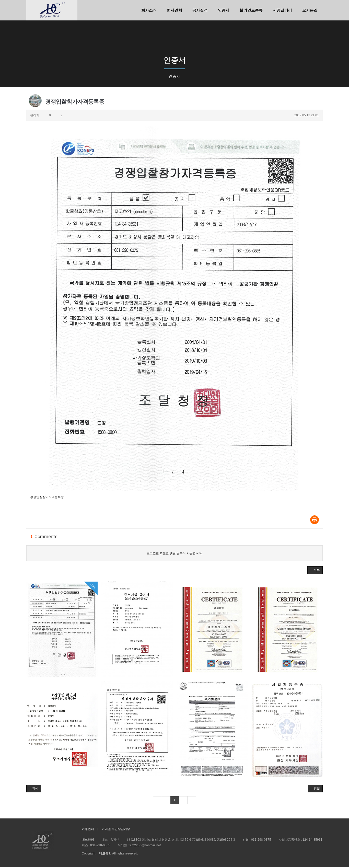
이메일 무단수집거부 (116, 829)
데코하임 (105, 853)
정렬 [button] (316, 788)
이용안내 (88, 829)
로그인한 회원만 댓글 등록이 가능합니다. (175, 553)
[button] (315, 570)
